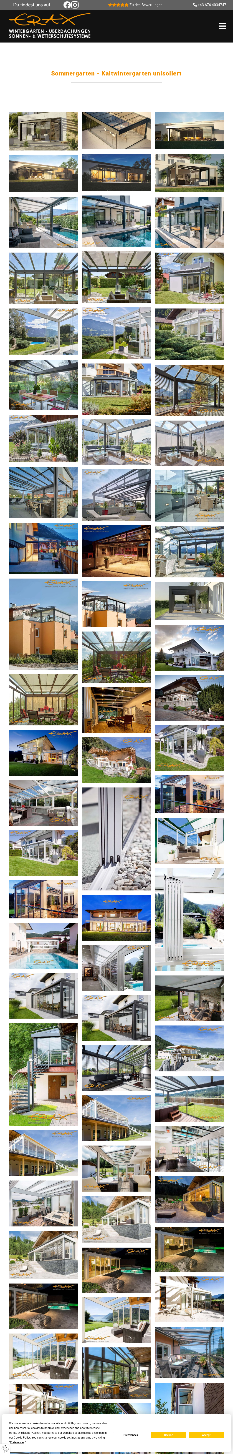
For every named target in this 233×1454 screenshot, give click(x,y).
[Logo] (60, 26)
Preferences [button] (17, 1442)
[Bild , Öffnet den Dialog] (43, 131)
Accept (206, 1435)
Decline (168, 1435)
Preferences (131, 1435)
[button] (173, 26)
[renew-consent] (5, 1449)
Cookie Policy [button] (22, 1437)
